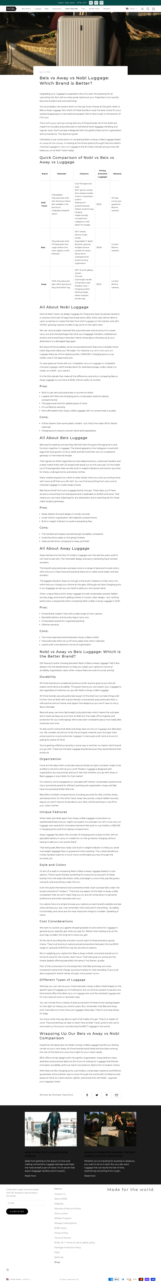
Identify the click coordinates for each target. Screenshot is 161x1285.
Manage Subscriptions (65, 1223)
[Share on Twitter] (97, 1095)
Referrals (58, 1257)
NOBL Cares (60, 1228)
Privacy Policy (61, 1233)
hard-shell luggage (84, 321)
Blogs (57, 1262)
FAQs (56, 1252)
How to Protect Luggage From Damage (46, 1154)
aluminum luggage (97, 729)
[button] (26, 8)
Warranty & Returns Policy (67, 1208)
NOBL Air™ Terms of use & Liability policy (74, 1242)
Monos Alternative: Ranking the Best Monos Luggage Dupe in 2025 (110, 1154)
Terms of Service (62, 1238)
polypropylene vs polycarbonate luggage (61, 736)
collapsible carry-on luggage (86, 363)
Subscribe (17, 1211)
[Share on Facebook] (87, 1095)
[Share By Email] (116, 1095)
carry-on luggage (69, 147)
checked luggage (49, 147)
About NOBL (60, 1199)
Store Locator (61, 1213)
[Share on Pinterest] (107, 1095)
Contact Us (59, 1194)
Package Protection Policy (67, 1247)
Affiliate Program (62, 1218)
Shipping (58, 1204)
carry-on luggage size (78, 993)
